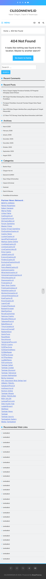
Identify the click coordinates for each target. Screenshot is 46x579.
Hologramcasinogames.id (11, 275)
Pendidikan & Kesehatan (10, 195)
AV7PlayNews (6, 357)
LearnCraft (5, 303)
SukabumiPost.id (8, 386)
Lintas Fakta (6, 213)
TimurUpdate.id (7, 326)
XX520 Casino (7, 344)
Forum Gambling (8, 223)
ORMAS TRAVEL (7, 383)
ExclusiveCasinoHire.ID (10, 262)
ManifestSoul (6, 311)
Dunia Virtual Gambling (10, 229)
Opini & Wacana (8, 191)
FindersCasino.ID (8, 260)
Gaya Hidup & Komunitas (11, 179)
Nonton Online (7, 391)
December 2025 (8, 139)
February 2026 (7, 131)
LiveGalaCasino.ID (8, 244)
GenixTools (5, 334)
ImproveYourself (7, 329)
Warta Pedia (6, 211)
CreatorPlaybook (8, 306)
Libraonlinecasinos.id (9, 296)
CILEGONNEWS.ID (23, 11)
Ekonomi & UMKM (8, 175)
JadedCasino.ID (7, 254)
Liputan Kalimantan (9, 375)
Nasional (5, 187)
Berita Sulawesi (7, 378)
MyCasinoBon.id (7, 221)
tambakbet (6, 433)
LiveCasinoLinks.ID (8, 249)
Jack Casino (6, 265)
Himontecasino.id (8, 278)
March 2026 (7, 127)
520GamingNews (8, 350)
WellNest (4, 409)
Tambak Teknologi (8, 373)
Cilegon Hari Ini (8, 171)
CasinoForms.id (7, 218)
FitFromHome (6, 362)
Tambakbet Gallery (9, 419)
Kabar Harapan (7, 208)
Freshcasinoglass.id (9, 288)
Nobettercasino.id (8, 290)
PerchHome (6, 339)
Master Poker (6, 226)
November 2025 (8, 143)
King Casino (6, 252)
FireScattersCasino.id (10, 231)
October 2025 (7, 147)
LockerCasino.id (7, 236)
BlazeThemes (37, 575)
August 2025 (7, 155)
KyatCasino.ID (7, 298)
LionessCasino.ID (8, 247)
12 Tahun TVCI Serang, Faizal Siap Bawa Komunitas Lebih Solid (22, 115)
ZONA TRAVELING (8, 396)
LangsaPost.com (8, 401)
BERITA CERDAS (7, 203)
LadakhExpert (7, 406)
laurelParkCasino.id (9, 239)
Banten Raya (7, 167)
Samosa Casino (7, 316)
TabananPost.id (7, 321)
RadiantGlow (6, 332)
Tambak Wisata (7, 393)
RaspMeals (5, 337)
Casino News (6, 234)
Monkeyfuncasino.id (9, 293)
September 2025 (8, 151)
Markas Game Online (9, 241)
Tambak (4, 414)
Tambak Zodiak (7, 368)
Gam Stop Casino (8, 285)
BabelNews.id (6, 324)
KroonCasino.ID (7, 301)
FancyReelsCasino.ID (9, 267)
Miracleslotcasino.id (9, 272)
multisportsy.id (7, 388)
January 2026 (7, 135)
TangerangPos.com (9, 342)
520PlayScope (7, 355)
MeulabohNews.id (8, 319)
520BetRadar (6, 352)
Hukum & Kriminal (8, 183)
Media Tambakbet (8, 422)
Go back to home (23, 58)
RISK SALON (6, 398)
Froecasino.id (6, 283)
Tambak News (7, 411)
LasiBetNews (6, 360)
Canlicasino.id (7, 216)
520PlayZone (6, 347)
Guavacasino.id (7, 280)
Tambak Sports (7, 416)
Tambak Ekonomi (8, 370)
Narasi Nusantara (8, 205)
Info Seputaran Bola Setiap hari (13, 380)
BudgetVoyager (7, 308)
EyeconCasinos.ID (8, 257)
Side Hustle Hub (7, 404)
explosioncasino (7, 270)
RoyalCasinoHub (8, 314)
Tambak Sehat (7, 365)
